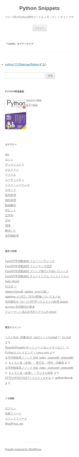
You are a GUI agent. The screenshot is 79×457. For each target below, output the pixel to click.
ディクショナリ (14, 164)
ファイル (10, 174)
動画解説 (10, 205)
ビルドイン (12, 169)
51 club (66, 337)
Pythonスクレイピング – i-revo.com (27, 352)
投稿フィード (13, 413)
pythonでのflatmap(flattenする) (25, 64)
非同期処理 (12, 235)
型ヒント (10, 210)
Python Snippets (39, 8)
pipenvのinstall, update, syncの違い (27, 291)
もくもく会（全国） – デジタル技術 (31, 372)
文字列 (9, 215)
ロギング (10, 190)
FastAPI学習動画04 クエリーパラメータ (30, 261)
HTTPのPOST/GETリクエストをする (28, 378)
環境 (8, 225)
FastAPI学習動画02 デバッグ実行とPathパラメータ (36, 271)
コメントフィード (16, 418)
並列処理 (10, 195)
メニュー (39, 27)
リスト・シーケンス (17, 184)
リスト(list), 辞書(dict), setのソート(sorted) (31, 337)
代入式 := (11, 286)
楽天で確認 (32, 105)
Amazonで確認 (34, 100)
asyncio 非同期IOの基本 (20, 306)
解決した (10, 230)
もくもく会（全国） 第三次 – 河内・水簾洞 (36, 362)
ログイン (10, 408)
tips (7, 154)
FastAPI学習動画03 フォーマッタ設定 (28, 266)
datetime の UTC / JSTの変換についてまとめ (32, 296)
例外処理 (10, 200)
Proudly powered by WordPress (23, 449)
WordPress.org (14, 423)
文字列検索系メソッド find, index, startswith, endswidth (39, 357)
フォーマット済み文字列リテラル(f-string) (30, 311)
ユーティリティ (14, 179)
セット (9, 159)
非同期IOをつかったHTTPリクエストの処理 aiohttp (36, 301)
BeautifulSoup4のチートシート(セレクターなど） (35, 347)
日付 (8, 220)
